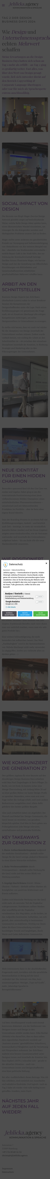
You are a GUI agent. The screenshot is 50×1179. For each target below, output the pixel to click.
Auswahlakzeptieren (9, 614)
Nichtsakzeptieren (25, 614)
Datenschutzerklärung (18, 570)
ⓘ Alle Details (11, 607)
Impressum (6, 570)
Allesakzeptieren (40, 614)
